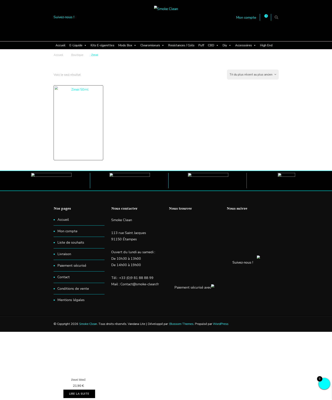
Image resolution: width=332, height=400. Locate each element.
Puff (201, 45)
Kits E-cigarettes (102, 45)
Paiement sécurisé (71, 265)
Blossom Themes (181, 324)
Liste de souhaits (70, 242)
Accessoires (243, 45)
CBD (211, 45)
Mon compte (246, 17)
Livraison (64, 254)
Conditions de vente (73, 288)
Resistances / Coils (181, 45)
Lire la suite (79, 394)
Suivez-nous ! (242, 262)
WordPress (220, 324)
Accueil (61, 45)
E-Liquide (75, 45)
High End (266, 45)
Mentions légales (71, 300)
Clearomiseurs (150, 45)
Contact (63, 277)
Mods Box (125, 45)
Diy (224, 45)
